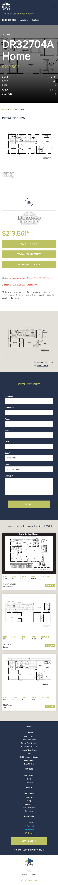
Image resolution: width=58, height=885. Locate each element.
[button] (6, 148)
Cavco (29, 753)
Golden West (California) (29, 757)
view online (50, 278)
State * (7, 453)
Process (29, 769)
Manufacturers (29, 794)
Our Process (29, 775)
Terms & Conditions (28, 874)
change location (25, 13)
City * (7, 442)
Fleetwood (29, 733)
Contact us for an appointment (29, 850)
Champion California (29, 747)
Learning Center (29, 804)
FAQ (29, 779)
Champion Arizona (29, 740)
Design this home (29, 244)
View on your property (29, 254)
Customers (29, 811)
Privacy (28, 871)
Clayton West (29, 736)
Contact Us (29, 823)
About (29, 787)
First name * (9, 396)
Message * (9, 476)
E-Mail (30, 833)
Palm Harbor (29, 760)
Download (30, 278)
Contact (35, 20)
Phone (7, 419)
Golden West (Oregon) (29, 743)
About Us (29, 797)
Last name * (9, 408)
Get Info (29, 504)
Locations (24, 20)
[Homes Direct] (6, 6)
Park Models (29, 764)
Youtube (31, 829)
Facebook (30, 826)
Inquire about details (29, 264)
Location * (8, 464)
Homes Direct (32, 881)
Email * (7, 430)
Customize (29, 782)
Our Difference (29, 808)
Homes (29, 726)
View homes (27, 841)
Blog (29, 801)
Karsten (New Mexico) (29, 750)
